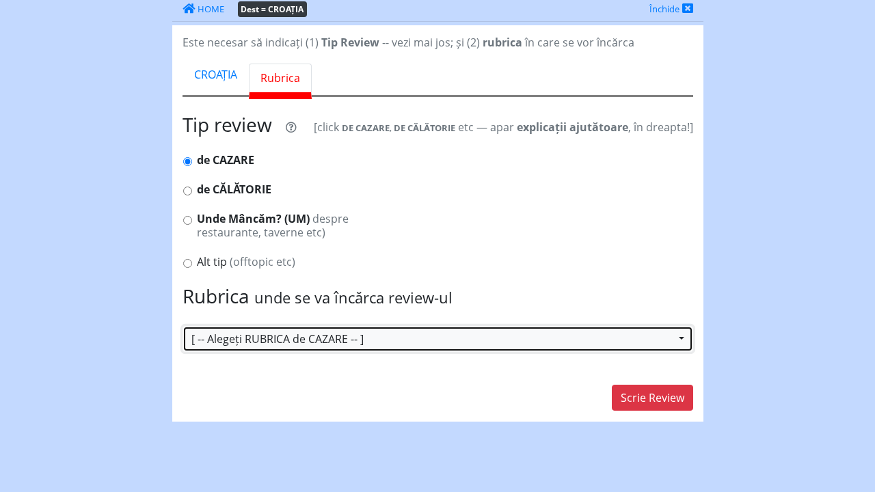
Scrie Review (652, 397)
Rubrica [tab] (280, 77)
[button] (438, 339)
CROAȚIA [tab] (215, 74)
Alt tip (246, 262)
